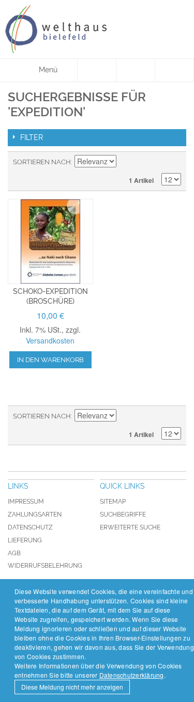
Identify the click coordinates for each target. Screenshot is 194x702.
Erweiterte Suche (130, 527)
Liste (173, 162)
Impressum (26, 501)
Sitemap (113, 501)
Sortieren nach (42, 162)
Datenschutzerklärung (131, 674)
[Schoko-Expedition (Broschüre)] (50, 241)
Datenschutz (30, 527)
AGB (14, 553)
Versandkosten (50, 340)
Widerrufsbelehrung (45, 565)
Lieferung (25, 540)
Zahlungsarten (35, 514)
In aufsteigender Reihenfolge (125, 162)
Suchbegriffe (123, 514)
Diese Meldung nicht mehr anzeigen (72, 686)
